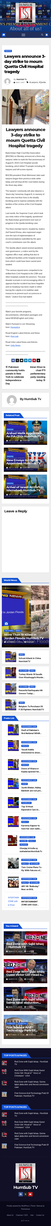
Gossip (24, 784)
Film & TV (25, 822)
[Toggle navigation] (23, 35)
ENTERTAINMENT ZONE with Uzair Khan (29, 904)
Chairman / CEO (22, 1215)
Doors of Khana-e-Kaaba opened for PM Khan (30, 771)
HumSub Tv (21, 79)
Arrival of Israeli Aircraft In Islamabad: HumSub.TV (25, 488)
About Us (10, 1215)
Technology (26, 803)
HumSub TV (25, 25)
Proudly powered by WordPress (18, 1206)
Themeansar (25, 1209)
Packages (23, 844)
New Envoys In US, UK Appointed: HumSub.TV (23, 461)
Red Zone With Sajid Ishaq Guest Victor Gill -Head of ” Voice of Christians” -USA (25, 975)
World (18, 630)
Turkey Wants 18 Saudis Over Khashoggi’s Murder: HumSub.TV (31, 677)
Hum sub (14, 336)
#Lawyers (33, 82)
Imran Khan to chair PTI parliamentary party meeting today (37, 374)
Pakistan (8, 51)
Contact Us (40, 1215)
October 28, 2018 (17, 1035)
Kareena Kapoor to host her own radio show (30, 828)
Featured (23, 841)
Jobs (32, 1215)
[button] (42, 35)
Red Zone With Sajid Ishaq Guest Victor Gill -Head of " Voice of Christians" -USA (29, 1073)
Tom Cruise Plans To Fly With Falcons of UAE (31, 870)
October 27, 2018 (15, 642)
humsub (26, 441)
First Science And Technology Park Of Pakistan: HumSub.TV (22, 1030)
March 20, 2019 (16, 951)
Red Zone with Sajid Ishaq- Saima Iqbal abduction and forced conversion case (31, 1084)
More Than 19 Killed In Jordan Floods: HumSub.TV (23, 636)
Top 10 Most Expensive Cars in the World (29, 809)
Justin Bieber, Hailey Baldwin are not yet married (31, 790)
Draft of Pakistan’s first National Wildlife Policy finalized (31, 733)
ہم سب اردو (25, 1220)
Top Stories (9, 630)
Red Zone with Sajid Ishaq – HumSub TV (25, 945)
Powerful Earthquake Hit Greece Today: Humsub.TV (31, 693)
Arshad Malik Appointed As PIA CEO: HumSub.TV (23, 434)
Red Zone (10, 940)
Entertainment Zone (29, 726)
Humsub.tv (15, 327)
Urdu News (15, 345)
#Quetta (42, 82)
